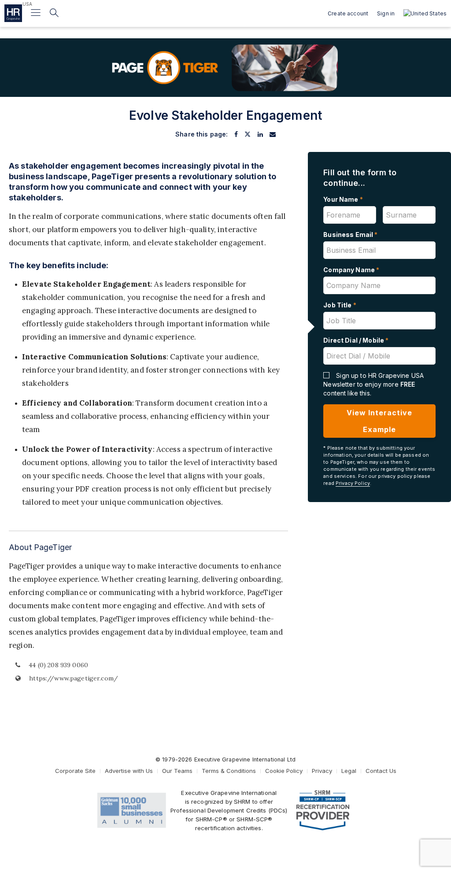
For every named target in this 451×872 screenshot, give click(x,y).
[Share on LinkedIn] (260, 134)
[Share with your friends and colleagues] (273, 134)
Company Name (351, 269)
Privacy (322, 770)
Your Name (343, 199)
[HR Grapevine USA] (13, 13)
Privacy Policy (353, 483)
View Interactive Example (379, 421)
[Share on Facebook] (236, 134)
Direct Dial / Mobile (355, 340)
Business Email (350, 234)
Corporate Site (75, 770)
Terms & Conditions (229, 770)
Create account (348, 13)
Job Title (339, 305)
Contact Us (381, 770)
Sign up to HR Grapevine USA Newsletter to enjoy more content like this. (373, 384)
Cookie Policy (284, 770)
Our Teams (177, 770)
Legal (348, 770)
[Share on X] (247, 134)
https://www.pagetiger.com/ (72, 678)
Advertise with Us (129, 770)
